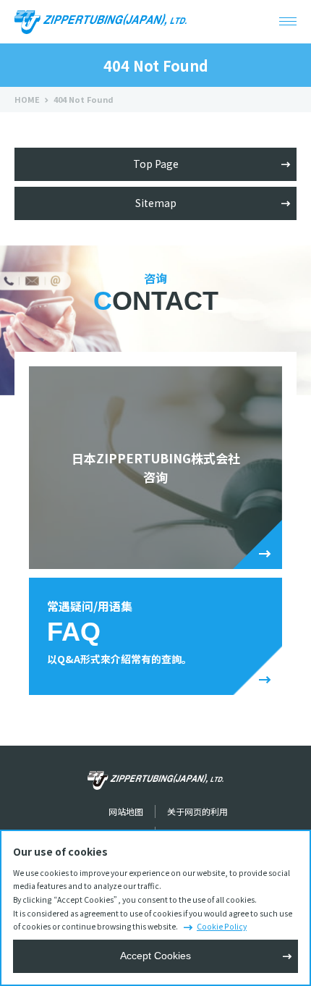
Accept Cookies (155, 955)
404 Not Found (84, 99)
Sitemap (155, 202)
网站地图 (125, 811)
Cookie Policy (222, 926)
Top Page (156, 163)
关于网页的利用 (197, 811)
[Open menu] (288, 21)
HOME (27, 99)
